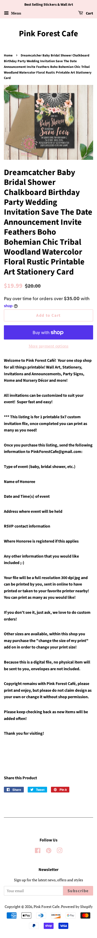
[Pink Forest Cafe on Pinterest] (48, 851)
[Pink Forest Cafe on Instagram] (59, 851)
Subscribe (78, 891)
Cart (89, 13)
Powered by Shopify (77, 906)
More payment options (49, 346)
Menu (15, 13)
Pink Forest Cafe (48, 34)
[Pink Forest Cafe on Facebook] (38, 851)
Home (8, 55)
